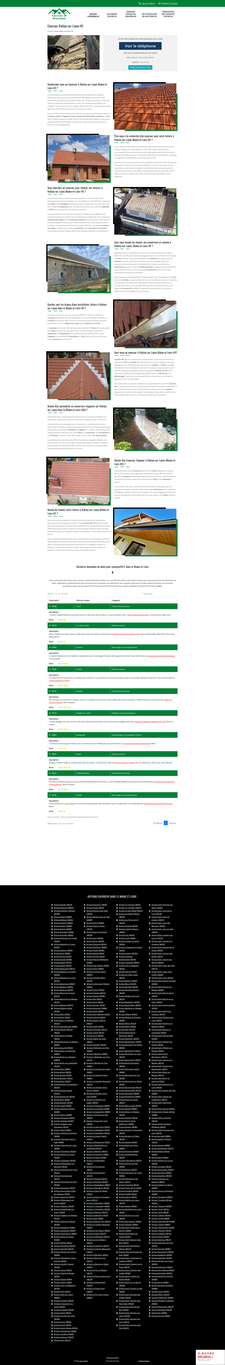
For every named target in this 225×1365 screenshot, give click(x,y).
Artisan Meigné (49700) (128, 1014)
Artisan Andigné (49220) (63, 920)
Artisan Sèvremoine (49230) (163, 1170)
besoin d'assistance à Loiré (138, 615)
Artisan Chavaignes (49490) (65, 1230)
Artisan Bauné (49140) (62, 965)
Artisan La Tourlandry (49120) (98, 1209)
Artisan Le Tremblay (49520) (130, 908)
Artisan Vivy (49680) (159, 1313)
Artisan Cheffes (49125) (63, 1243)
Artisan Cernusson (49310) (64, 1118)
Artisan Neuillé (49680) (128, 1109)
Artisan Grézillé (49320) (95, 1017)
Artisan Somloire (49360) (161, 1173)
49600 (54, 735)
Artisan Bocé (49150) (62, 1017)
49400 (54, 647)
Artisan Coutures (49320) (64, 1337)
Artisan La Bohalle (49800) (97, 1054)
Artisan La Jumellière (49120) (98, 1133)
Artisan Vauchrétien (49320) (163, 1252)
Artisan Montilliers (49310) (129, 1051)
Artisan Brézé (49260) (62, 1072)
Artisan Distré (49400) (95, 923)
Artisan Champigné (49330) (65, 1160)
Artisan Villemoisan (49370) (163, 1307)
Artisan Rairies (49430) (128, 1206)
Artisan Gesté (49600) (95, 1011)
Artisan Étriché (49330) (95, 956)
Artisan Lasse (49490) (94, 1218)
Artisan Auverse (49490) (63, 950)
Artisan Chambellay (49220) (65, 1151)
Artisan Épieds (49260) (95, 953)
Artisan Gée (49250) (94, 999)
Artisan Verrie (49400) (160, 1282)
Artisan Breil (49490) (62, 1069)
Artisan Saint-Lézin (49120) (162, 978)
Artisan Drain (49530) (94, 938)
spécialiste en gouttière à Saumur (160, 656)
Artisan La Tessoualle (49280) (98, 1206)
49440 (54, 606)
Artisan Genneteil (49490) (96, 1008)
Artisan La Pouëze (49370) (96, 1179)
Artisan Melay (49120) (127, 1023)
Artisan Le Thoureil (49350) (130, 905)
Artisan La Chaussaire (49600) (98, 1106)
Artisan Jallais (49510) (95, 1032)
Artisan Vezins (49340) (160, 1291)
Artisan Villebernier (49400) (162, 1297)
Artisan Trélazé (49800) (161, 1224)
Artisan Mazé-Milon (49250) (130, 1005)
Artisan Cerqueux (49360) (64, 1121)
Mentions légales (144, 1361)
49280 (54, 669)
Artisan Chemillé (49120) (64, 1249)
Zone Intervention (112, 1358)
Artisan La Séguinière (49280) (98, 1203)
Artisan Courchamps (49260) (65, 1331)
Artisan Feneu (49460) (95, 968)
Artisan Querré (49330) (128, 1197)
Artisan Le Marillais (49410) (97, 1255)
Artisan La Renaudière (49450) (98, 1185)
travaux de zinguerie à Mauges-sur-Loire (150, 721)
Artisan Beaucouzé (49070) (64, 968)
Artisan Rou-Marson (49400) (130, 1221)
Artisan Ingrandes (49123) (96, 1029)
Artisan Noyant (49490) (128, 1127)
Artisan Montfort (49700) (129, 1039)
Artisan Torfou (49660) (161, 1218)
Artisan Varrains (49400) (161, 1249)
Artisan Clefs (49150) (62, 1291)
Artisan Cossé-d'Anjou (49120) (66, 1328)
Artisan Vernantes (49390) (162, 1273)
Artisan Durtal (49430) (95, 941)
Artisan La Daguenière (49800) (98, 1112)
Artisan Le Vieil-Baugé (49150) (131, 911)
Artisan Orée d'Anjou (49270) (130, 1160)
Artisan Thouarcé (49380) (162, 1206)
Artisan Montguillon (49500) (130, 1042)
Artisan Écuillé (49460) (95, 950)
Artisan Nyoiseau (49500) (129, 1151)
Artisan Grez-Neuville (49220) (98, 1014)
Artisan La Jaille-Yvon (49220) (98, 1127)
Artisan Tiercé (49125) (160, 1209)
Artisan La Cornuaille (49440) (98, 1109)
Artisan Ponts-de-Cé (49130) (130, 1188)
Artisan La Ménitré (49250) (97, 1151)
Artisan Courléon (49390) (64, 1334)
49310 (54, 625)
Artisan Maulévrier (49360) (129, 1002)
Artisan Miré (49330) (127, 1029)
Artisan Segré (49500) (160, 1157)
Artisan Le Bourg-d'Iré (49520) (98, 1221)
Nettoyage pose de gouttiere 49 (149, 15)
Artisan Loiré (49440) (127, 938)
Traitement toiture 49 (112, 15)
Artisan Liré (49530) (127, 935)
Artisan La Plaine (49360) (96, 1157)
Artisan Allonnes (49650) (64, 908)
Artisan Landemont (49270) (97, 1215)
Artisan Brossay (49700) (63, 1103)
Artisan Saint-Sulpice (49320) (163, 1109)
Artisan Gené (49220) (94, 1002)
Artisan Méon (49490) (127, 1026)
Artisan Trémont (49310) (161, 1230)
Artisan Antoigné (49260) (64, 932)
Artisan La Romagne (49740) (97, 1188)
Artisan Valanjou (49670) (161, 1240)
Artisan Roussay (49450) (128, 1224)
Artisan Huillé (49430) (95, 1026)
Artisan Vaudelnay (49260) (162, 1255)
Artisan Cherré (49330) (63, 1270)
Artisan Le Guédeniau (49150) (98, 1237)
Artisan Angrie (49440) (63, 929)
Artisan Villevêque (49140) (162, 1310)
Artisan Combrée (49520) (64, 1301)
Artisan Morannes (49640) (129, 1093)
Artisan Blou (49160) (62, 1014)
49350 (54, 691)
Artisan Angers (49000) (63, 926)
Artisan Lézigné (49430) (128, 926)
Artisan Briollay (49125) (63, 1078)
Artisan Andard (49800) (63, 917)
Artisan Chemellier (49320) (64, 1246)
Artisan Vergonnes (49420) (162, 1267)
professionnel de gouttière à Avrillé (157, 803)
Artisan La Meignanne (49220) (98, 1142)
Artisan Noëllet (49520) (128, 1118)
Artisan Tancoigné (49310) (162, 1197)
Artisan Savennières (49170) (163, 1148)
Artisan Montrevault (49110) (130, 1087)
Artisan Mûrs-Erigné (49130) (130, 1106)
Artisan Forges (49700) (95, 990)
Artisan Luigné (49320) (128, 972)
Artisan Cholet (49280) (63, 1282)
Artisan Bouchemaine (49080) (65, 1026)
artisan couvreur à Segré (125, 762)
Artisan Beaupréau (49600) (64, 984)
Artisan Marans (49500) (128, 981)
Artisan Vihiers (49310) (160, 1294)
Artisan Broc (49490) (62, 1099)
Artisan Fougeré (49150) (96, 993)
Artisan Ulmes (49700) (160, 1237)
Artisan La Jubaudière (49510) (98, 1130)
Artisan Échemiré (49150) (96, 944)
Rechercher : (148, 594)
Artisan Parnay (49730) (128, 1170)
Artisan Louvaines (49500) (129, 962)
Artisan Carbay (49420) (63, 1115)
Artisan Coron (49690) (62, 1322)
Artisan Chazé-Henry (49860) (65, 1233)
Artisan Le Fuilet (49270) (96, 1233)
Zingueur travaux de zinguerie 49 (130, 14)
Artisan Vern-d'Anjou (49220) (163, 1270)
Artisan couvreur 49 (93, 15)
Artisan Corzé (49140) (62, 1325)
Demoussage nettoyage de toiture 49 (168, 14)
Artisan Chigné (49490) (63, 1279)
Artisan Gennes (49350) (95, 1005)
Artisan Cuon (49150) (62, 1340)
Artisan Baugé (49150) (62, 962)
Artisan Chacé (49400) (62, 1130)
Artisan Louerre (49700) (128, 953)
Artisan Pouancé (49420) (128, 1191)
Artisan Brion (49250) (62, 1081)
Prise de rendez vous (140, 67)
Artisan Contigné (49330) (64, 1310)
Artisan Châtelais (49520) (64, 1206)
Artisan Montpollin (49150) (130, 1060)
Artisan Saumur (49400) (161, 1145)
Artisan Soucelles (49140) (162, 1176)
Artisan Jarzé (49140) (94, 1035)
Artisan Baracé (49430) (63, 959)
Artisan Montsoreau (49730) (130, 1090)
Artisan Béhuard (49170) (63, 1005)
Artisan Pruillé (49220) (128, 1194)
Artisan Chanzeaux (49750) (64, 1188)
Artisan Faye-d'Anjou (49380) (97, 965)
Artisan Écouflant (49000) (96, 947)
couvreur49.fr (83, 1361)
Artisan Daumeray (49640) (96, 905)
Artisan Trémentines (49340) (163, 1227)
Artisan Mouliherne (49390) (130, 1096)
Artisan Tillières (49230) (161, 1215)
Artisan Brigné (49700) (63, 1075)
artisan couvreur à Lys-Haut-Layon (126, 634)
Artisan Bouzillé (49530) (63, 1048)
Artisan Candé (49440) (62, 1106)
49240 (54, 795)
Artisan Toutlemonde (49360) (163, 1221)
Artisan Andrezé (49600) (63, 923)
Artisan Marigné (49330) (128, 987)
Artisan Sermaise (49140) (161, 1166)
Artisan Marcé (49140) (127, 984)
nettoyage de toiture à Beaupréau (136, 743)
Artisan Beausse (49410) (63, 987)
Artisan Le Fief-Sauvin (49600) (98, 1230)
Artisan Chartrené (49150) (64, 1197)
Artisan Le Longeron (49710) (97, 1246)
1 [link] (165, 823)
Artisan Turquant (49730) (161, 1233)
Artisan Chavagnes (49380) (64, 1227)
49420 (54, 773)
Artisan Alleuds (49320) (63, 905)
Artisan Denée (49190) (95, 908)
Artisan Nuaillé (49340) (128, 1142)
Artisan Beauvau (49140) (63, 990)
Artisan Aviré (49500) (62, 953)
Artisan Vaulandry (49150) (162, 1258)
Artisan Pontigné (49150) (129, 1185)
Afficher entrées (57, 593)
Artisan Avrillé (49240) (63, 956)
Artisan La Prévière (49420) (97, 1182)
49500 (54, 754)
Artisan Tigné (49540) (160, 1212)
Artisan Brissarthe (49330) (64, 1096)
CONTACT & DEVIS (169, 3)
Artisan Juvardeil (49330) (96, 1045)
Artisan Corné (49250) (62, 1313)
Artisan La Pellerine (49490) (97, 1154)
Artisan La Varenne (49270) (97, 1212)
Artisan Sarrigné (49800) (161, 1136)
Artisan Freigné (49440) (95, 996)
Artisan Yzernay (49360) (161, 1316)
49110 (54, 713)
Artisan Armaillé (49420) (63, 935)
